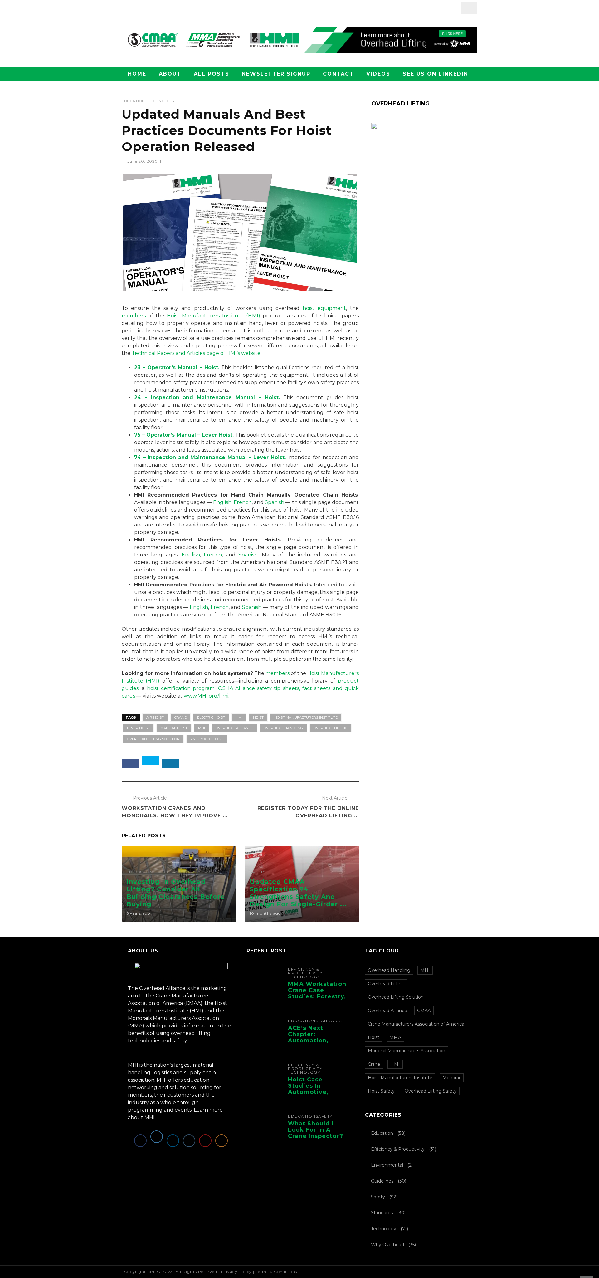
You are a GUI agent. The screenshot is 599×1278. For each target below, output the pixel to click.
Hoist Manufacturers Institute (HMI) (213, 316)
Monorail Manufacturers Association (406, 1051)
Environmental (387, 1165)
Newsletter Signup (276, 74)
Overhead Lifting (331, 728)
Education (133, 101)
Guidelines (382, 1181)
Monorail (451, 1077)
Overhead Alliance (234, 728)
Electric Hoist (211, 717)
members (134, 316)
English (222, 502)
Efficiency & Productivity (305, 971)
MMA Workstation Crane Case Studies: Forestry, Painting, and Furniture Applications (317, 999)
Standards (330, 1021)
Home (137, 74)
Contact (338, 74)
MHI (201, 728)
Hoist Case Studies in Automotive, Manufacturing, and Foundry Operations (313, 1095)
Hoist (258, 717)
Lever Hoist (138, 728)
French (243, 502)
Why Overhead (387, 1244)
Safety (257, 872)
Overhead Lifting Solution (153, 739)
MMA (395, 1037)
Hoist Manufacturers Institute (306, 717)
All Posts (211, 74)
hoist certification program (181, 688)
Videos (378, 74)
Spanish (274, 502)
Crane (180, 717)
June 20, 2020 (143, 161)
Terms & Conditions (276, 1271)
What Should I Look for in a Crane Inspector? (315, 1129)
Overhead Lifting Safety (431, 1091)
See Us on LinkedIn (435, 74)
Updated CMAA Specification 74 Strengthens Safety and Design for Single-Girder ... (298, 893)
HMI (239, 717)
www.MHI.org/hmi (206, 696)
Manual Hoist (173, 728)
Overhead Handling (283, 728)
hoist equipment (324, 308)
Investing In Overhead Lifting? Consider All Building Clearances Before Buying (175, 893)
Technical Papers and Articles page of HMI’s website (196, 353)
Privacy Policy (236, 1271)
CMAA (424, 1010)
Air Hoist (155, 717)
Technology (161, 101)
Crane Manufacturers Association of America (416, 1024)
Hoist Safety (381, 1091)
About (170, 74)
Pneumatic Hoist (206, 739)
